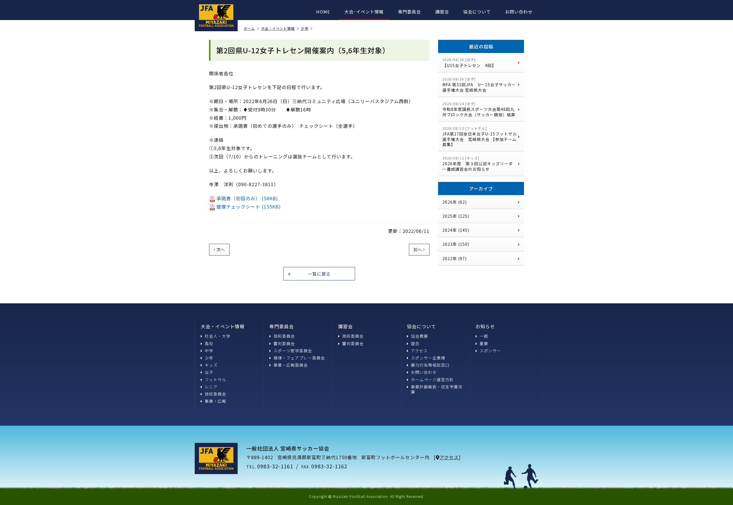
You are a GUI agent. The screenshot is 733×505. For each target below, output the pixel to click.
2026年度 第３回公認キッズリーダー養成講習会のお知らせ (477, 164)
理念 (415, 343)
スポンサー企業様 (428, 357)
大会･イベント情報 (364, 12)
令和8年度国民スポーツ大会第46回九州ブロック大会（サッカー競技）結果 (478, 109)
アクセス (419, 350)
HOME (323, 12)
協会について (477, 12)
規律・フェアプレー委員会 (299, 357)
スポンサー (490, 350)
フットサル (215, 379)
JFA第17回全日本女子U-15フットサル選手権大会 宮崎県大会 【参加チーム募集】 (479, 136)
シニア (211, 386)
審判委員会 (284, 343)
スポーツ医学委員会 (292, 350)
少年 (304, 28)
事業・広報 (215, 401)
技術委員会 (215, 393)
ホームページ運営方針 (432, 379)
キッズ (211, 365)
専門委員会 (409, 12)
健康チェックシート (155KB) (248, 206)
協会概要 (419, 336)
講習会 (442, 12)
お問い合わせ (519, 12)
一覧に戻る (319, 274)
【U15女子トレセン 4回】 (469, 62)
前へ (417, 249)
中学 (209, 350)
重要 (484, 343)
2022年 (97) (454, 258)
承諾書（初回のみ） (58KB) (247, 198)
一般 (484, 336)
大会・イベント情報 (278, 28)
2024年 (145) (455, 230)
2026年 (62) (454, 202)
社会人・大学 (217, 336)
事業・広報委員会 (290, 365)
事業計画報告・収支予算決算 (436, 389)
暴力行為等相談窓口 (430, 365)
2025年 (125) (455, 216)
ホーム (249, 28)
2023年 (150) (455, 244)
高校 (209, 343)
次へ (220, 249)
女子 (209, 372)
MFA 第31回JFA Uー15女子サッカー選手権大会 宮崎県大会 (479, 84)
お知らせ (485, 326)
